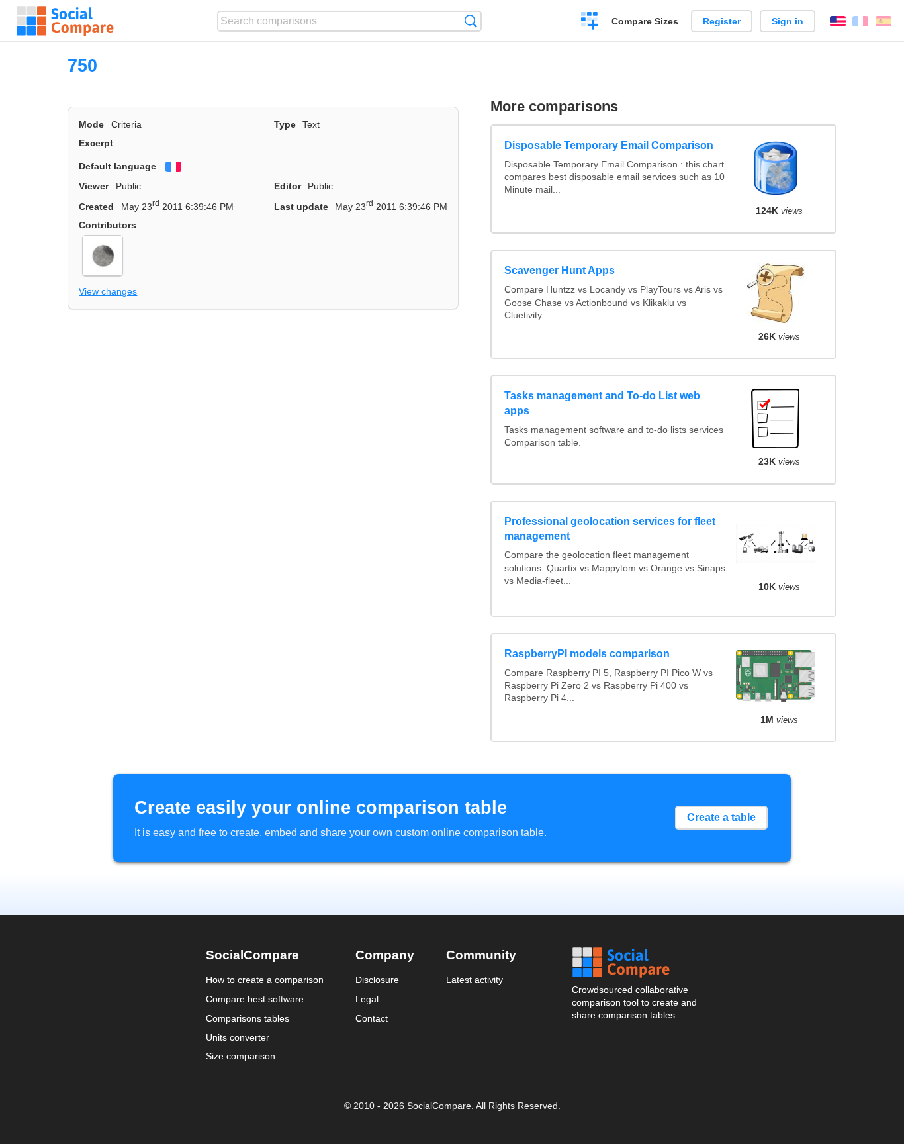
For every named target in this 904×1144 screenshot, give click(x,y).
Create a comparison (590, 22)
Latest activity (474, 980)
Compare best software (255, 999)
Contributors (107, 225)
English (838, 21)
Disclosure (377, 980)
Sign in (787, 21)
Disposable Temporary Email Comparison (608, 145)
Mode (91, 124)
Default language (117, 166)
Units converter (237, 1037)
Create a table (721, 817)
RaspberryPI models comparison (587, 653)
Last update (301, 206)
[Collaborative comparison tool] (65, 21)
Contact (371, 1018)
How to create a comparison (265, 980)
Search (471, 21)
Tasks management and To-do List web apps (602, 403)
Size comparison (240, 1056)
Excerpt (96, 143)
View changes (108, 291)
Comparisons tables (247, 1018)
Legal (367, 999)
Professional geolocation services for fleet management (609, 529)
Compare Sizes (644, 21)
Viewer (94, 186)
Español (883, 21)
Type (285, 124)
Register (722, 21)
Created (96, 206)
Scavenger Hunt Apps (559, 270)
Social (635, 962)
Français (860, 21)
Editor (287, 186)
